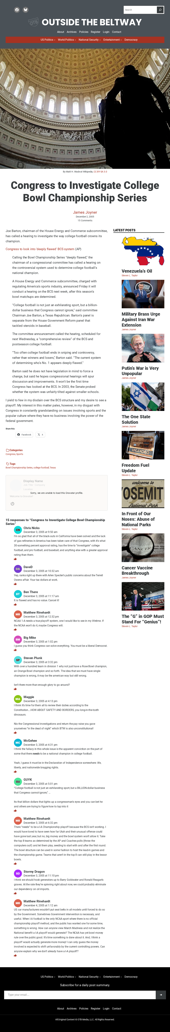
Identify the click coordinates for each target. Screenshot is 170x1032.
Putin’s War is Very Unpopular (140, 371)
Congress (10, 454)
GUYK (28, 780)
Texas (53, 467)
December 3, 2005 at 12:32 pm (41, 616)
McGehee (30, 741)
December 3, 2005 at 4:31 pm (40, 744)
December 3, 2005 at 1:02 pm (40, 641)
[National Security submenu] (100, 39)
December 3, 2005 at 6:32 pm (40, 822)
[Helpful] (15, 559)
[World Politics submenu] (75, 39)
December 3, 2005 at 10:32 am (41, 571)
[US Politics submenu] (54, 39)
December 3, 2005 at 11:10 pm (41, 875)
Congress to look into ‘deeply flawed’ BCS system (40, 249)
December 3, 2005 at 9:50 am (40, 532)
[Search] (160, 9)
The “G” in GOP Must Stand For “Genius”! (143, 619)
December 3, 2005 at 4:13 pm (40, 701)
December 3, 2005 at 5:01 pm (40, 783)
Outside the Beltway (92, 22)
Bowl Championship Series (19, 467)
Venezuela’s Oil (137, 271)
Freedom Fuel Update (135, 468)
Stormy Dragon (34, 872)
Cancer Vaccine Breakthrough (137, 570)
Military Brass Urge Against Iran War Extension (141, 319)
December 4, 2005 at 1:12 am (40, 905)
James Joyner (85, 212)
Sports (19, 454)
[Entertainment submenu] (121, 39)
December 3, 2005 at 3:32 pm (40, 662)
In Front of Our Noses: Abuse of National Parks (138, 519)
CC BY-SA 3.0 (100, 171)
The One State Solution (136, 419)
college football (41, 467)
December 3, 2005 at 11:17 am (41, 596)
